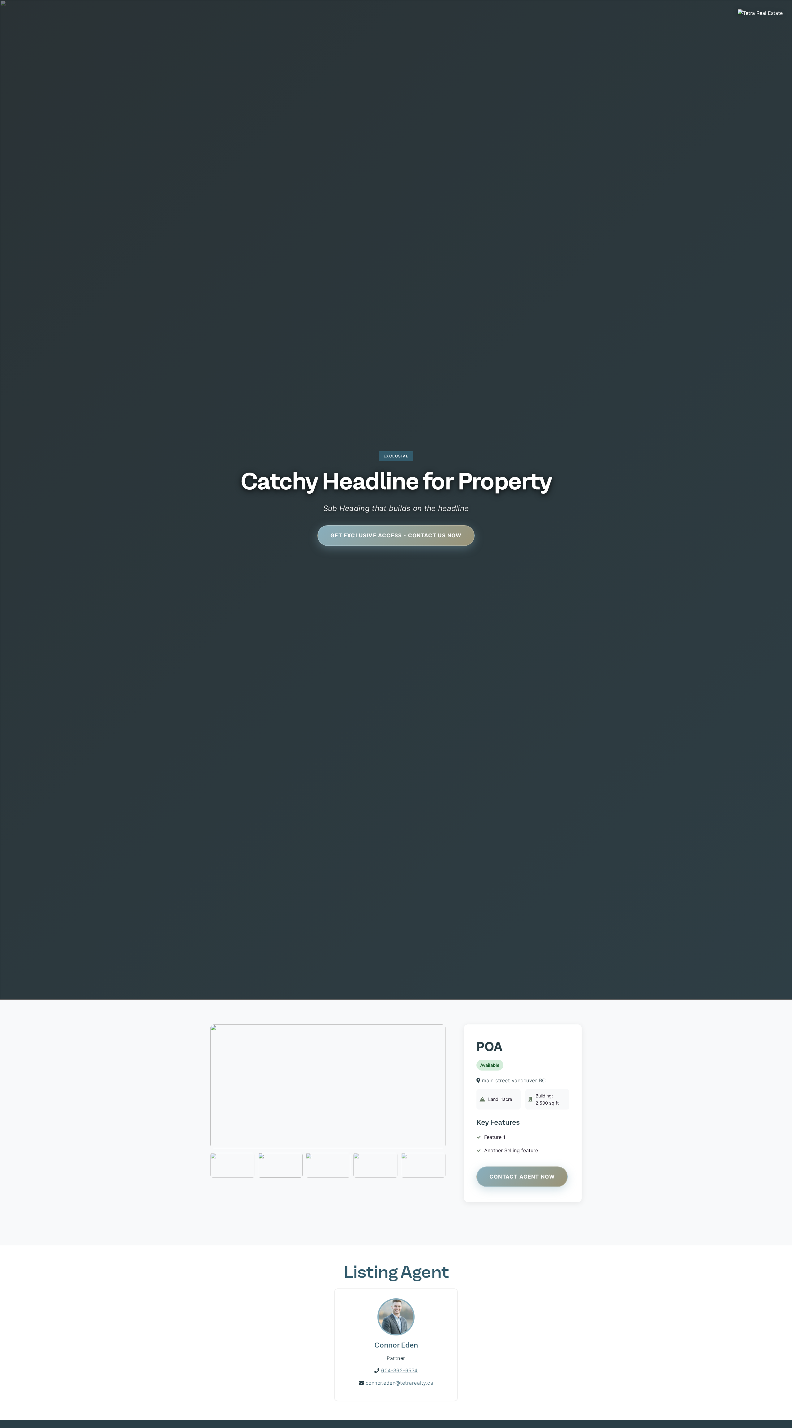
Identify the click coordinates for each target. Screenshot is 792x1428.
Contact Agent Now (522, 1177)
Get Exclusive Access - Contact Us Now (395, 535)
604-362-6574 (399, 1370)
